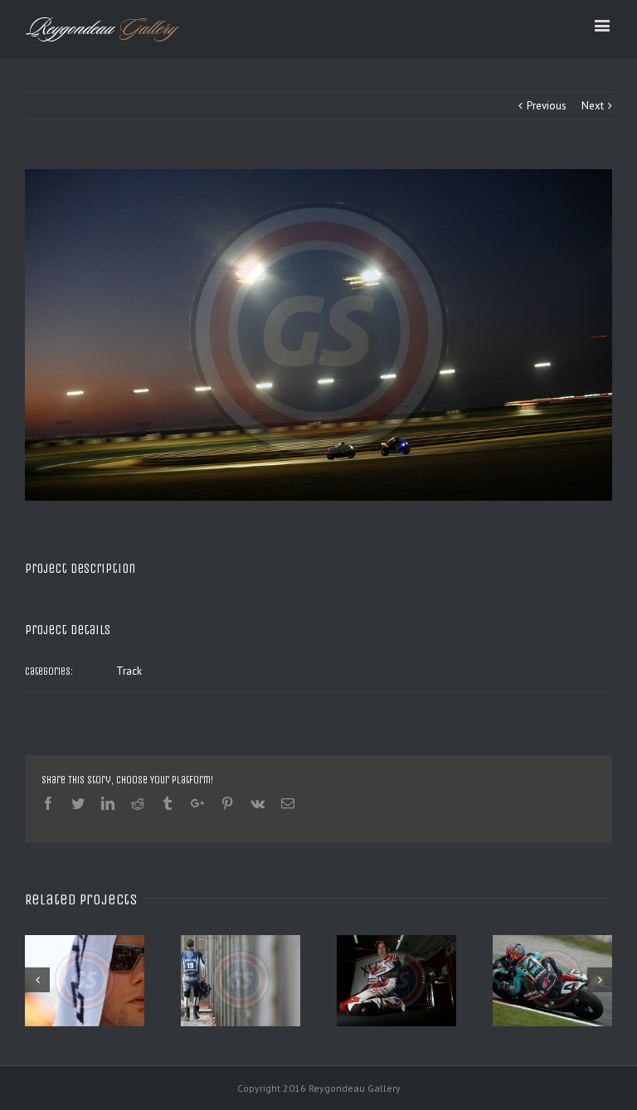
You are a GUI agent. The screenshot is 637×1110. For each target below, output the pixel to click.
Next (592, 106)
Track (129, 671)
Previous (546, 106)
